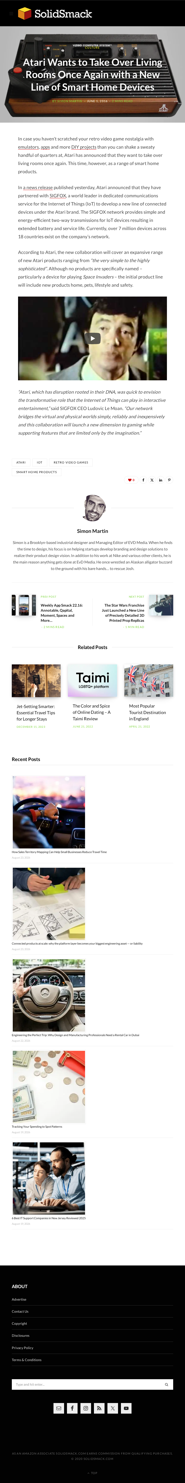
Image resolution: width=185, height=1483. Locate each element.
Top (93, 1473)
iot (40, 462)
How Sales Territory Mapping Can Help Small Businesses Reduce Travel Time (59, 852)
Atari (21, 462)
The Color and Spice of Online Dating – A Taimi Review (92, 712)
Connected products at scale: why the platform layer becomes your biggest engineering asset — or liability (77, 943)
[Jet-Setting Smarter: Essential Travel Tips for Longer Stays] (36, 680)
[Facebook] (143, 480)
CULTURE (92, 47)
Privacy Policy (22, 1348)
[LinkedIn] (161, 480)
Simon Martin (69, 101)
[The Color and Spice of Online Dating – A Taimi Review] (92, 680)
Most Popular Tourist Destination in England (147, 712)
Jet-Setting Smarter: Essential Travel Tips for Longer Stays (36, 713)
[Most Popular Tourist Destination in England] (148, 680)
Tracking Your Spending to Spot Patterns (37, 1126)
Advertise (19, 1299)
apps (45, 147)
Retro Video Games (71, 462)
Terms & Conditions (26, 1360)
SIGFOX (58, 195)
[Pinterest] (169, 480)
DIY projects (83, 147)
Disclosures (20, 1335)
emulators (28, 147)
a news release (38, 187)
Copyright (19, 1323)
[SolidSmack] (55, 13)
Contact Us (20, 1311)
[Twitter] (152, 480)
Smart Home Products (36, 472)
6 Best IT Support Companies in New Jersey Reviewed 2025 (49, 1218)
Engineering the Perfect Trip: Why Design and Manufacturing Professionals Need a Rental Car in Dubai (75, 1035)
